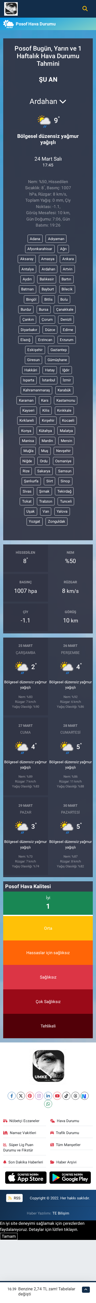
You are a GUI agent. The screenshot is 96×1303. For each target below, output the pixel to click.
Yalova (62, 511)
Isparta (28, 380)
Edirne (68, 330)
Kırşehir (48, 420)
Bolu (64, 299)
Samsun (64, 471)
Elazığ (25, 340)
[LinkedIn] (48, 1096)
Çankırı (28, 319)
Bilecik (67, 289)
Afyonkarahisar (39, 249)
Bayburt (48, 289)
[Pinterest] (30, 1096)
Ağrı (63, 249)
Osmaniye (63, 461)
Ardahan (48, 269)
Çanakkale (64, 309)
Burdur (26, 309)
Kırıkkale (64, 410)
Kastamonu (65, 400)
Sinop (65, 481)
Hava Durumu (68, 1121)
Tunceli (66, 501)
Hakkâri (30, 370)
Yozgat (34, 521)
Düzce (50, 330)
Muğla (28, 451)
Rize (26, 471)
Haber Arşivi (66, 1162)
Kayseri (28, 410)
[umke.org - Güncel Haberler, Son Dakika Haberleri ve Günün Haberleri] (11, 8)
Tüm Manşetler (68, 1145)
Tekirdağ (64, 491)
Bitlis (48, 299)
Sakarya (43, 471)
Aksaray (26, 259)
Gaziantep (58, 350)
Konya (26, 431)
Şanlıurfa (31, 481)
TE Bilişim (60, 1213)
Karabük (64, 390)
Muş (44, 451)
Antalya (27, 269)
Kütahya (45, 431)
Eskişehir (35, 350)
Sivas (27, 491)
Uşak (30, 511)
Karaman (26, 400)
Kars (44, 400)
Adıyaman (56, 239)
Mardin (47, 441)
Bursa (43, 309)
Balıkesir (47, 279)
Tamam (9, 1236)
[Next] (84, 1096)
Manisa (28, 441)
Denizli (66, 319)
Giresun (33, 360)
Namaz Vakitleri (23, 1133)
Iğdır (65, 370)
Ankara (68, 259)
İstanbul (48, 380)
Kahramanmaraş (36, 390)
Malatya (66, 431)
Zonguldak (56, 521)
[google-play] (70, 1178)
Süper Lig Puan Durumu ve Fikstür (18, 1147)
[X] (21, 1096)
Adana (35, 239)
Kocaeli (68, 420)
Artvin (67, 269)
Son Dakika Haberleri (25, 1162)
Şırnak (44, 491)
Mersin (66, 441)
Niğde (27, 461)
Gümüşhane (57, 360)
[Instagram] (39, 1096)
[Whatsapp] (48, 1104)
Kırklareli (26, 420)
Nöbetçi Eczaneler (24, 1121)
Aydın (27, 279)
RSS (16, 1198)
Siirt (49, 481)
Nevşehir (63, 451)
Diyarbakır (29, 330)
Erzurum (66, 340)
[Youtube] (57, 1096)
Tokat (27, 501)
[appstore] (26, 1178)
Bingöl (31, 299)
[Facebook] (12, 1096)
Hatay (50, 370)
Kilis (45, 410)
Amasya (47, 259)
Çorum (47, 319)
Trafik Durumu (67, 1133)
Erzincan (45, 340)
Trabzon (45, 501)
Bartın (66, 279)
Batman (27, 289)
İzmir (67, 380)
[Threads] (75, 1096)
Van (46, 511)
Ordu (44, 461)
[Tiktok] (66, 1096)
